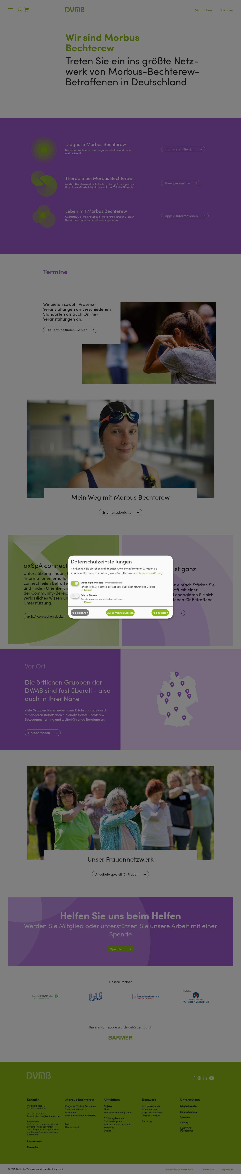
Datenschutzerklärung (149, 573)
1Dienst (86, 590)
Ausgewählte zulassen (120, 612)
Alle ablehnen (80, 612)
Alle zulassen (160, 612)
